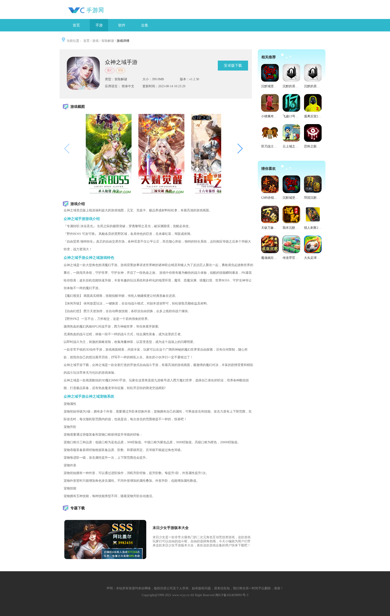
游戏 (95, 40)
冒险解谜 (107, 40)
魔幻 (109, 70)
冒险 (120, 70)
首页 (86, 40)
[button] (240, 148)
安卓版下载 (233, 65)
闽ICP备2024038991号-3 (231, 595)
